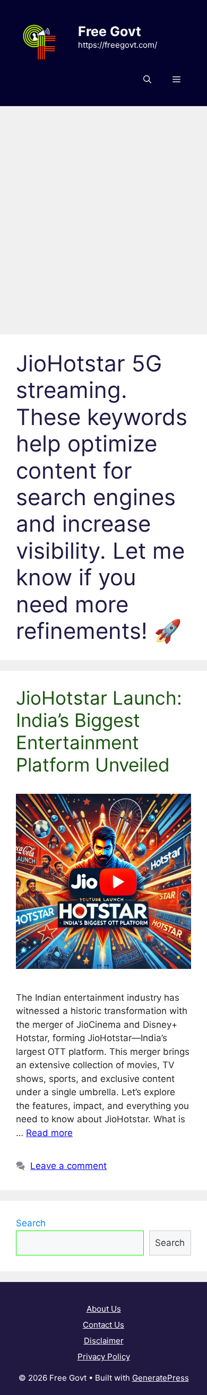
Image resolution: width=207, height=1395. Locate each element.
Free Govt (109, 31)
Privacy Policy (103, 1356)
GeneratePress (160, 1378)
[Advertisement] (103, 214)
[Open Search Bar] (147, 80)
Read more (49, 1133)
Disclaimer (104, 1341)
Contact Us (103, 1325)
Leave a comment (68, 1165)
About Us (104, 1309)
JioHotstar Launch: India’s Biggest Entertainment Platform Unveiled (99, 731)
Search (31, 1223)
